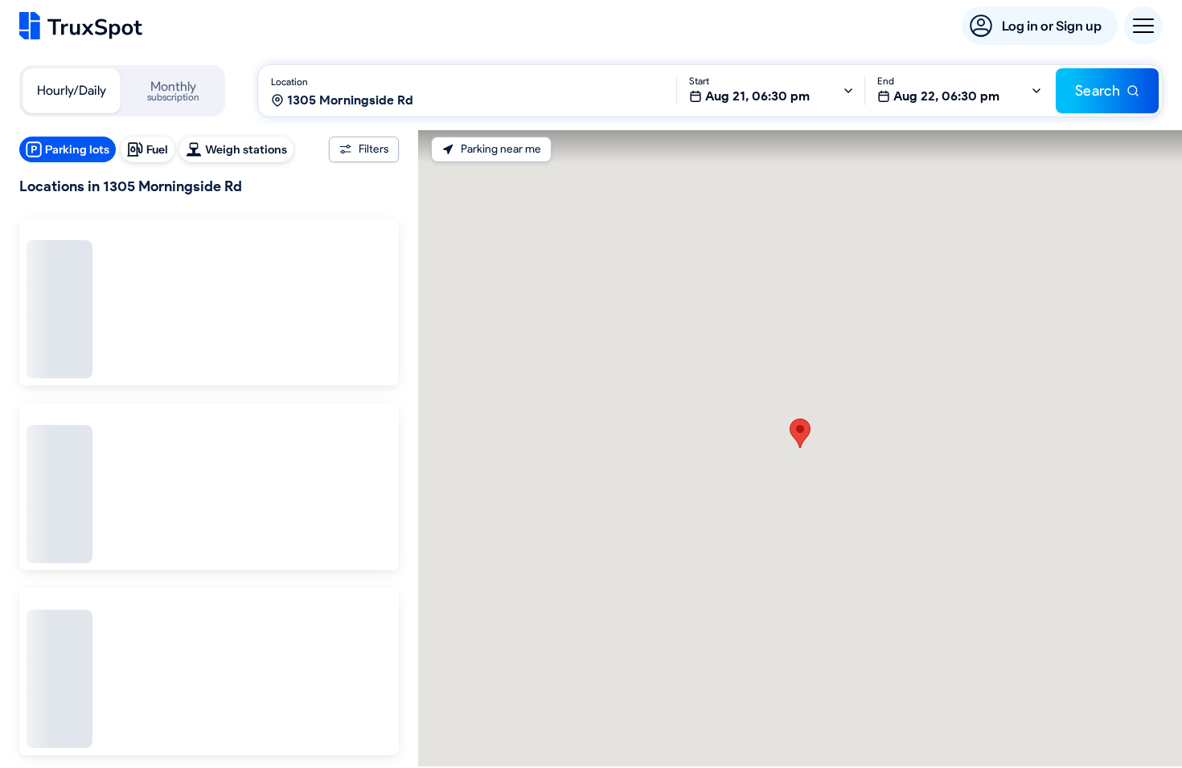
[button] (800, 433)
